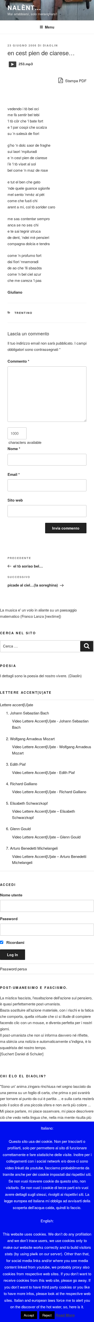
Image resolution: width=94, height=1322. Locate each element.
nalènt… (24, 7)
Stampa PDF (75, 80)
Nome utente (11, 895)
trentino (24, 313)
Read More (65, 1315)
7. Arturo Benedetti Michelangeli (32, 848)
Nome (14, 448)
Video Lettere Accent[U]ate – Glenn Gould (46, 836)
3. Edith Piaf (16, 764)
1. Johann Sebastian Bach (27, 712)
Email (14, 474)
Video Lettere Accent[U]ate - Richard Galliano (49, 791)
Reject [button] (47, 1315)
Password (9, 918)
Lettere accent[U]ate (16, 704)
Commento (18, 361)
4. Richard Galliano (21, 783)
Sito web (15, 500)
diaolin (50, 45)
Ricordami (14, 942)
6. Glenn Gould (18, 828)
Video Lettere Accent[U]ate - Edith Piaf (43, 772)
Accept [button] (29, 1315)
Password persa (13, 968)
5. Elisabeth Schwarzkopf (27, 803)
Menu (49, 26)
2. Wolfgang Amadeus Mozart (30, 738)
